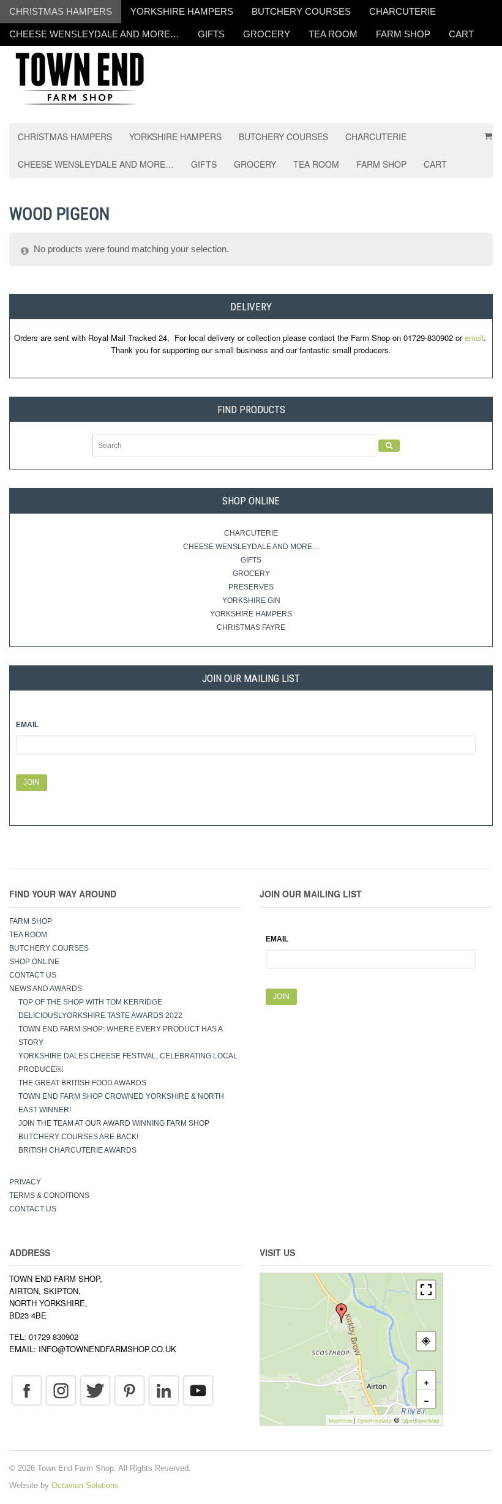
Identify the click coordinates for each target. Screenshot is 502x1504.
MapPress (340, 1421)
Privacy (25, 1182)
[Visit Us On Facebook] (26, 1390)
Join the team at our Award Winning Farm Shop (113, 1123)
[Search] (389, 446)
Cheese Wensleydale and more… (94, 34)
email (474, 337)
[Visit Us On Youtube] (198, 1390)
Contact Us (32, 975)
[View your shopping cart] (484, 131)
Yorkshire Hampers (181, 11)
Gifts (211, 34)
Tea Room (333, 34)
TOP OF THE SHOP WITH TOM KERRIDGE (90, 1002)
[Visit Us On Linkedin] (163, 1390)
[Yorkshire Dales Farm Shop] (79, 77)
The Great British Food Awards (83, 1083)
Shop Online (34, 961)
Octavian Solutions (85, 1485)
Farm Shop (403, 34)
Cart (461, 34)
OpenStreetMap (421, 1421)
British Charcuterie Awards (77, 1150)
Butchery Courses (301, 11)
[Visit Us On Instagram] (60, 1390)
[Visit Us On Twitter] (95, 1390)
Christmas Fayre (251, 627)
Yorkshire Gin (251, 600)
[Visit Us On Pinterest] (129, 1390)
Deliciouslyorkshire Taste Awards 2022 (100, 1015)
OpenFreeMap (375, 1421)
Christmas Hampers (60, 11)
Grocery (266, 34)
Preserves (251, 587)
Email (27, 724)
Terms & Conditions (49, 1195)
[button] (341, 1313)
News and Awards (45, 988)
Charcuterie (402, 11)
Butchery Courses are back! (78, 1136)
